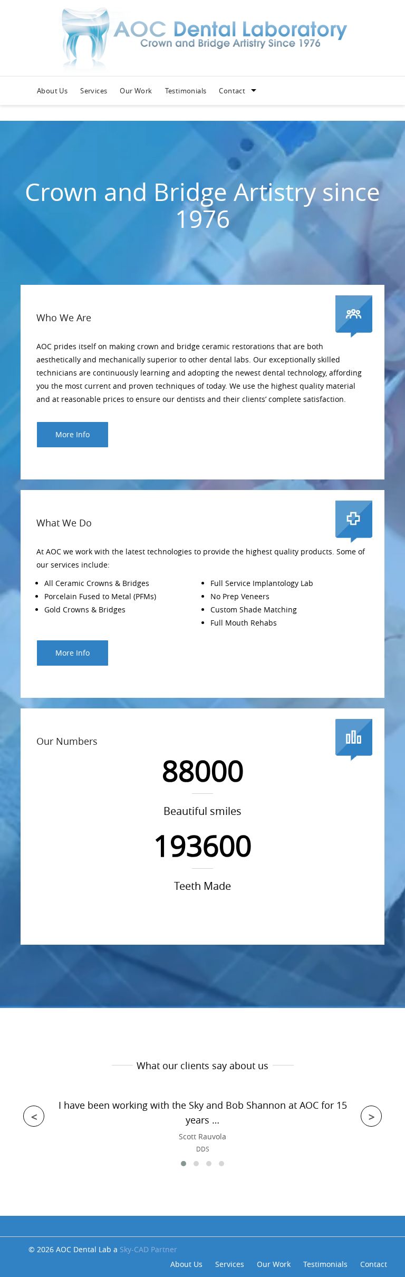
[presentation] (33, 1116)
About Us (52, 90)
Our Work (136, 90)
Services (93, 90)
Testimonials (186, 90)
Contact (232, 90)
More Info (72, 434)
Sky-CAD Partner (148, 1249)
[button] (183, 1163)
